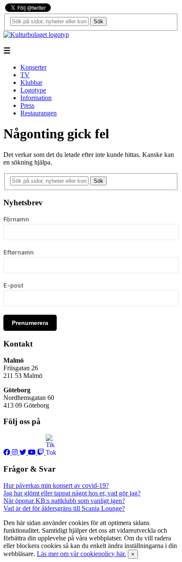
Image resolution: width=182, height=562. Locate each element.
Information (36, 97)
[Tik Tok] (51, 452)
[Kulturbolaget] (36, 34)
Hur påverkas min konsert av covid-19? (56, 485)
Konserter (33, 67)
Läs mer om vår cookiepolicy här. (81, 553)
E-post (13, 285)
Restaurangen (38, 113)
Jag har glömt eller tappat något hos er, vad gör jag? (72, 493)
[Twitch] (41, 452)
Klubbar (31, 82)
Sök (98, 21)
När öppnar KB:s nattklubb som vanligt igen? (64, 500)
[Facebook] (7, 452)
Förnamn (16, 219)
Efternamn (18, 252)
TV (25, 74)
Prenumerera (30, 322)
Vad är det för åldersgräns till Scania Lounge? (64, 508)
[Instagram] (15, 452)
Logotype (33, 90)
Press (27, 105)
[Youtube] (32, 452)
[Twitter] (23, 452)
